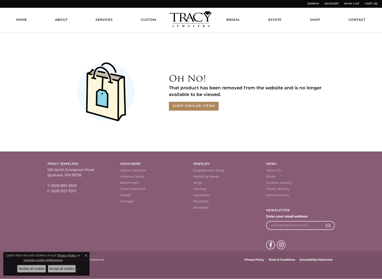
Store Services (277, 195)
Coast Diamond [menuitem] (132, 189)
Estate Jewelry (278, 189)
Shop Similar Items (194, 106)
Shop (315, 20)
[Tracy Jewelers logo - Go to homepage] (191, 20)
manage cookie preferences (43, 260)
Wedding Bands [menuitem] (206, 177)
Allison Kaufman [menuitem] (133, 170)
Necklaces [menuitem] (201, 195)
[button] (313, 4)
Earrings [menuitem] (200, 189)
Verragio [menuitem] (127, 201)
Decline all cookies (31, 268)
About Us (273, 170)
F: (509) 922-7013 (61, 191)
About (61, 20)
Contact (357, 20)
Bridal (233, 20)
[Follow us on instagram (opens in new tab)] (281, 245)
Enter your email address (287, 216)
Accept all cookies (61, 268)
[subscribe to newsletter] (328, 225)
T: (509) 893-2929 (62, 186)
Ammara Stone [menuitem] (132, 177)
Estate (274, 20)
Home (21, 20)
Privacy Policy (254, 259)
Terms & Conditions (281, 259)
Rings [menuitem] (197, 183)
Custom (148, 20)
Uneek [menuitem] (125, 195)
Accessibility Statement (316, 259)
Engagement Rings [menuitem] (209, 170)
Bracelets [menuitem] (200, 208)
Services (104, 20)
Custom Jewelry (279, 183)
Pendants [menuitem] (201, 201)
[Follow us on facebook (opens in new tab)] (270, 245)
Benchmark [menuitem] (129, 183)
